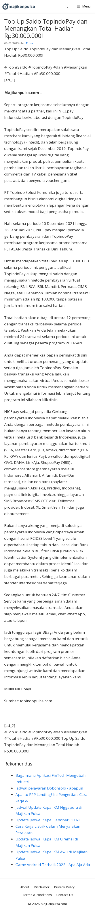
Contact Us (64, 894)
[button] (66, 6)
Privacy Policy (64, 887)
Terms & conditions (37, 894)
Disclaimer (41, 887)
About (24, 887)
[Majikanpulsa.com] (18, 6)
